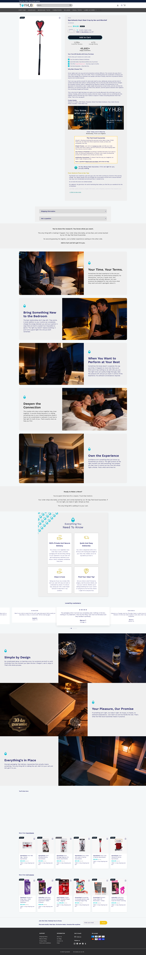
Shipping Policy (43, 936)
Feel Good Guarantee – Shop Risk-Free (79, 66)
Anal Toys (77, 10)
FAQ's (58, 943)
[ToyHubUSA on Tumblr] (85, 943)
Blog (99, 10)
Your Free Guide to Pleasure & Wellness (79, 59)
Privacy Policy (43, 941)
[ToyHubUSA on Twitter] (80, 943)
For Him (22, 10)
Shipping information (48, 211)
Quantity (71, 29)
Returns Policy (43, 938)
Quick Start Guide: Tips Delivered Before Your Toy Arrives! (84, 61)
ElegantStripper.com (80, 63)
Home (69, 17)
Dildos (67, 10)
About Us (59, 936)
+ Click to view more (75, 192)
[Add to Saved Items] (59, 18)
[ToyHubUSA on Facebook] (77, 943)
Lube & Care (89, 10)
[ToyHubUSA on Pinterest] (83, 943)
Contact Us (95, 146)
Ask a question (46, 218)
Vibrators (57, 10)
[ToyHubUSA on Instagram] (74, 943)
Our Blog (59, 938)
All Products (30, 875)
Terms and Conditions (45, 943)
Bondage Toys (44, 10)
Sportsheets (71, 22)
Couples (31, 10)
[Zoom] (40, 47)
